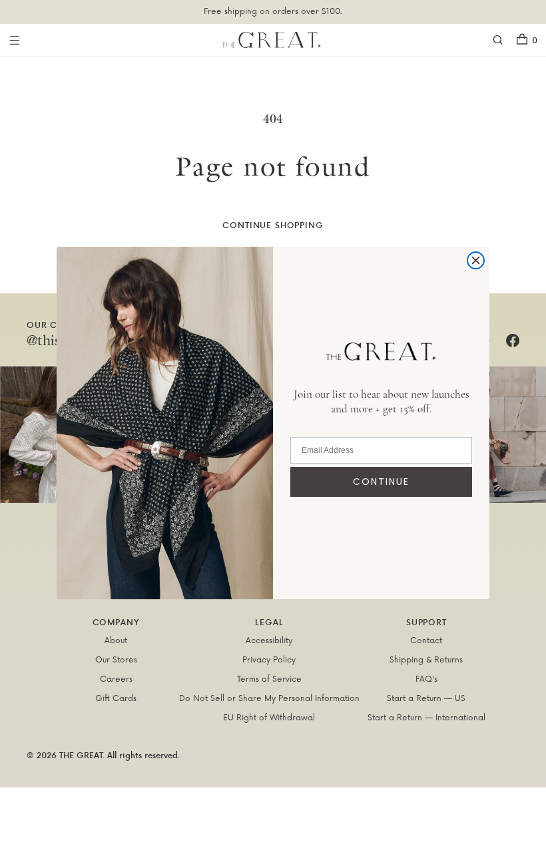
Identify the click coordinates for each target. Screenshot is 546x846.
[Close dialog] (475, 260)
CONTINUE (381, 481)
